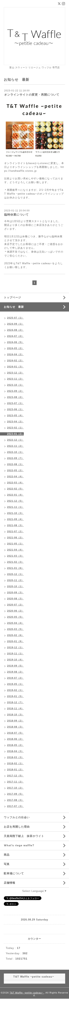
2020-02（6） (15, 635)
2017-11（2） (15, 781)
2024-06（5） (15, 342)
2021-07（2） (15, 531)
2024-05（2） (15, 348)
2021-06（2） (15, 537)
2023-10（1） (15, 385)
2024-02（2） (15, 360)
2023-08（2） (15, 397)
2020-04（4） (15, 623)
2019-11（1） (15, 653)
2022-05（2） (15, 470)
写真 (7, 864)
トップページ (12, 297)
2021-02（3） (15, 562)
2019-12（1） (15, 647)
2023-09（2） (15, 391)
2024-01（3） (15, 366)
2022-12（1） (15, 440)
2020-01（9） (15, 641)
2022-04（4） (15, 476)
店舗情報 (9, 882)
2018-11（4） (15, 708)
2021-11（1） (15, 507)
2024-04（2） (15, 354)
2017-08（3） (15, 800)
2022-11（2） (15, 446)
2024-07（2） (15, 336)
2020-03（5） (15, 629)
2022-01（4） (15, 495)
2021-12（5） (15, 501)
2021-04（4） (15, 549)
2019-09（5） (15, 665)
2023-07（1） (15, 403)
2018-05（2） (15, 745)
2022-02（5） (15, 488)
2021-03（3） (15, 556)
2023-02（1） (15, 427)
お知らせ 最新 (14, 306)
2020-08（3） (15, 598)
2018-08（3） (15, 727)
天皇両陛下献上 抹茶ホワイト (24, 835)
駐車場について (14, 873)
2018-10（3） (15, 714)
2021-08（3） (15, 525)
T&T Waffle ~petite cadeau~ (27, 992)
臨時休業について (16, 214)
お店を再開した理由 (17, 826)
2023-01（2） (15, 433)
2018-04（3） (15, 751)
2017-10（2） (15, 788)
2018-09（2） (15, 720)
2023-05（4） (15, 415)
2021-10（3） (15, 513)
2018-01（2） (15, 769)
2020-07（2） (15, 604)
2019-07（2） (15, 678)
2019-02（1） (15, 690)
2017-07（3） (15, 806)
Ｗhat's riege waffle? (19, 845)
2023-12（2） (15, 372)
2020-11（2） (15, 580)
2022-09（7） (15, 458)
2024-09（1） (15, 324)
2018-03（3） (15, 757)
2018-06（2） (15, 739)
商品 (7, 854)
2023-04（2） (15, 421)
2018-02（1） (15, 763)
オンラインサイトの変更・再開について (31, 94)
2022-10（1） (15, 452)
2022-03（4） (15, 482)
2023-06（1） (15, 409)
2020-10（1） (15, 586)
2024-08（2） (15, 330)
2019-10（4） (15, 659)
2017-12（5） (15, 775)
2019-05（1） (15, 684)
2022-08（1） (15, 464)
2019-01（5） (15, 696)
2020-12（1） (15, 574)
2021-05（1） (15, 543)
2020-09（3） (15, 592)
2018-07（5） (15, 733)
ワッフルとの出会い (17, 817)
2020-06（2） (15, 611)
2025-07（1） (15, 317)
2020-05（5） (15, 617)
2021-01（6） (15, 568)
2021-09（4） (15, 519)
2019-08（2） (15, 672)
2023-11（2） (15, 379)
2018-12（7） (15, 702)
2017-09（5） (15, 794)
